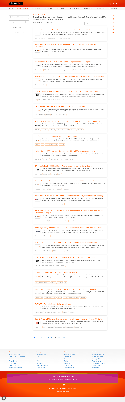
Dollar (40, 174)
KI (51, 174)
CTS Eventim (46, 159)
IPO (41, 327)
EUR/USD (37, 144)
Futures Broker (14, 365)
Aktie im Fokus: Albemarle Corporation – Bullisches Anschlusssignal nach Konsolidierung (69, 196)
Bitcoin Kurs (96, 365)
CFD (38, 357)
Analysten (37, 55)
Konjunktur (60, 282)
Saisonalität (81, 204)
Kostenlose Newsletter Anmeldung (62, 376)
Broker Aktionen (97, 357)
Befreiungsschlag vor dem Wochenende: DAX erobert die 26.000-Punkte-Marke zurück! (68, 227)
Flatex (66, 361)
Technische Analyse (73, 297)
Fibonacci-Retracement (71, 204)
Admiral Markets (69, 355)
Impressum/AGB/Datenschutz (58, 388)
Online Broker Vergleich (17, 357)
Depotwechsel (41, 355)
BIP (36, 99)
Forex (38, 359)
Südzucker (73, 129)
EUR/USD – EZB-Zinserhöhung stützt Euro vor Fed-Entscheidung (60, 136)
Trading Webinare (97, 359)
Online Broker (36, 8)
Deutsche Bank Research (57, 159)
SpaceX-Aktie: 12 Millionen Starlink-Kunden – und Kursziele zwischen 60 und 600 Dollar (68, 319)
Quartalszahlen (67, 38)
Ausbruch (37, 129)
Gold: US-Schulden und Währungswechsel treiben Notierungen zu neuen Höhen (66, 242)
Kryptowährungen (67, 70)
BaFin (36, 70)
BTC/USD (46, 70)
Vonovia (60, 55)
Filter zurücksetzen (19, 32)
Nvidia (60, 38)
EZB (52, 114)
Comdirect (67, 357)
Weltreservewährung (58, 251)
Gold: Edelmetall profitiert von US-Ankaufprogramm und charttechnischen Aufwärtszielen (69, 76)
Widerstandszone (90, 204)
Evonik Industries (53, 221)
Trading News (96, 361)
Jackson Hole (42, 38)
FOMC (56, 144)
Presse (74, 388)
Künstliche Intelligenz (52, 38)
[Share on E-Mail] (113, 33)
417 (59, 337)
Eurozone (53, 282)
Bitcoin (41, 70)
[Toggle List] (27, 22)
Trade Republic (69, 368)
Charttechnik (45, 55)
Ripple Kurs (95, 368)
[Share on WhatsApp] (113, 19)
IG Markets (67, 363)
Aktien (36, 327)
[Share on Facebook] (113, 26)
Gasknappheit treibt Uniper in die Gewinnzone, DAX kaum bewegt (60, 106)
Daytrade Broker (74, 8)
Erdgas (48, 114)
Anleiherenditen (39, 312)
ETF (38, 361)
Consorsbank (68, 359)
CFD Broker (48, 8)
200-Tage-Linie (39, 204)
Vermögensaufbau (95, 70)
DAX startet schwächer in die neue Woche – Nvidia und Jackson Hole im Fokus (65, 257)
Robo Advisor (101, 8)
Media (69, 388)
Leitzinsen (61, 144)
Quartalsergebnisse (60, 327)
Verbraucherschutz (84, 70)
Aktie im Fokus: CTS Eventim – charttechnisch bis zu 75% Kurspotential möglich (65, 151)
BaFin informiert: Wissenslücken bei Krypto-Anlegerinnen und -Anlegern (63, 62)
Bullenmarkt (44, 129)
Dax (36, 38)
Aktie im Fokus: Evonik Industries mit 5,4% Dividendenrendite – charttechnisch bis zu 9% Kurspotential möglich (69, 212)
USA (65, 282)
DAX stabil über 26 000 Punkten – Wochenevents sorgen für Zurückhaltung (64, 166)
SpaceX (77, 327)
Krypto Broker (88, 8)
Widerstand (80, 129)
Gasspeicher (58, 114)
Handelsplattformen (16, 368)
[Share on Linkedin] (113, 22)
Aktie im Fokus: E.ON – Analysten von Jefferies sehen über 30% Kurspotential (64, 181)
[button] (110, 3)
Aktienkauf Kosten (98, 355)
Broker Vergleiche (22, 8)
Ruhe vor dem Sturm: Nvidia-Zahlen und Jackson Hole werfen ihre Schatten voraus (66, 30)
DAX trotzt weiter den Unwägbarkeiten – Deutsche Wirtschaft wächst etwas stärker (67, 91)
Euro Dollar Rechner (98, 363)
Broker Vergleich (14, 355)
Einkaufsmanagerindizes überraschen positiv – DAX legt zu (57, 272)
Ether (52, 70)
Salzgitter (59, 297)
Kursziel (55, 55)
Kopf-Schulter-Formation (63, 129)
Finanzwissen (113, 8)
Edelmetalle (50, 85)
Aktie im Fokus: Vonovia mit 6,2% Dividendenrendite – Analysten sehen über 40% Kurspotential (66, 46)
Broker (11, 8)
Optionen (40, 363)
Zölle (63, 99)
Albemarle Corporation (50, 204)
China (44, 85)
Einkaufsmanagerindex (44, 282)
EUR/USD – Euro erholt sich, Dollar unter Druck (53, 304)
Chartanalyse (60, 204)
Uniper (64, 114)
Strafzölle (62, 265)
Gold (56, 85)
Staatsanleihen (62, 85)
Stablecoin (75, 70)
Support (65, 297)
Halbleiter (41, 265)
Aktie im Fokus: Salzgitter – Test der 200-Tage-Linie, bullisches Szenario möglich (65, 289)
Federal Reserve (49, 144)
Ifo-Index (53, 99)
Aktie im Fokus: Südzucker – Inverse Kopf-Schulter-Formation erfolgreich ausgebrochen (68, 121)
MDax (71, 159)
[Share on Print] (113, 29)
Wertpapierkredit (42, 365)
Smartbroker (68, 365)
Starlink (82, 327)
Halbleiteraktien (46, 99)
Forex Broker (60, 8)
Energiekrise (42, 114)
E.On (54, 189)
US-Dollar (49, 251)
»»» (64, 337)
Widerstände (65, 189)
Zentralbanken (69, 251)
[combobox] (17, 22)
